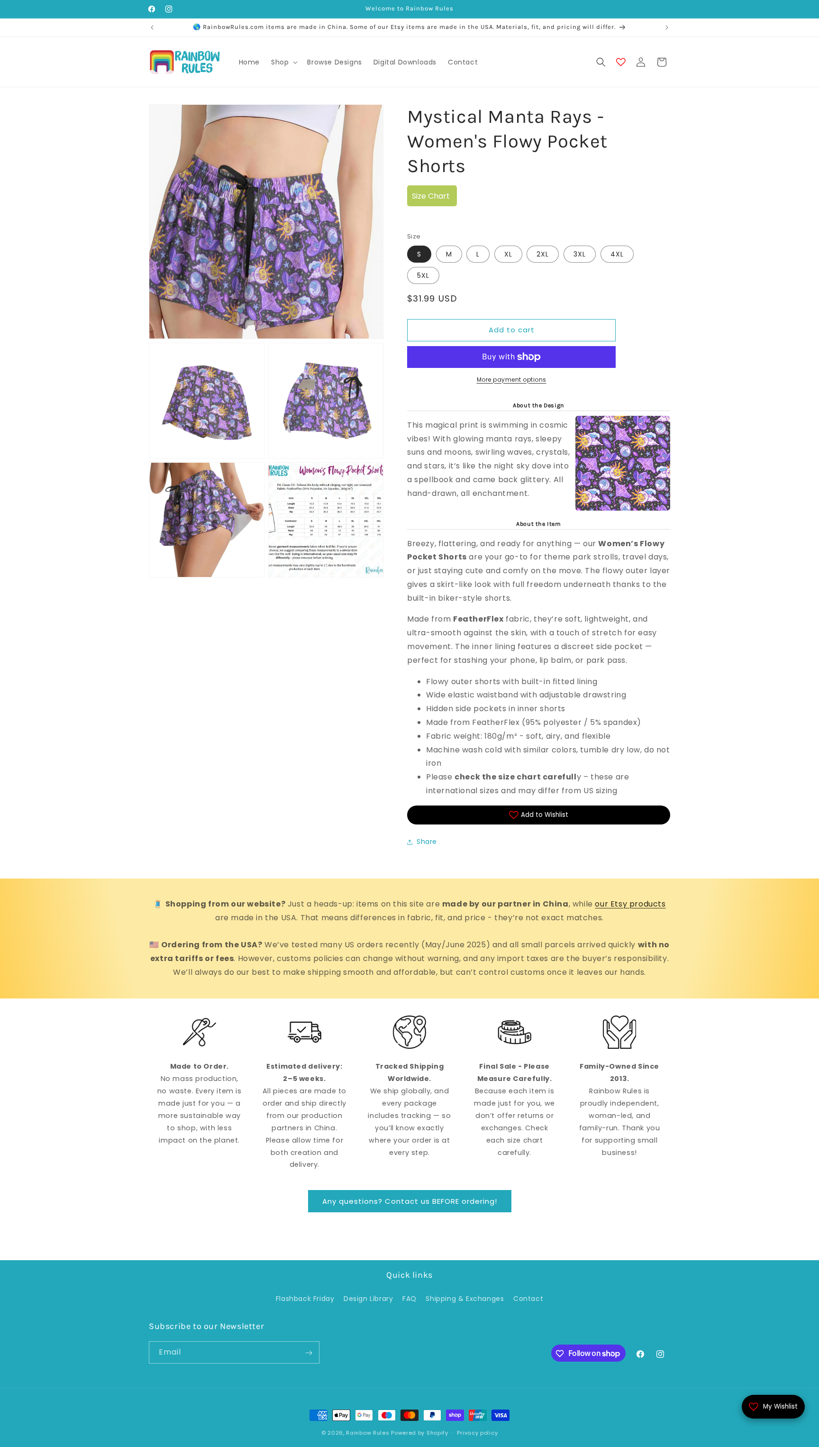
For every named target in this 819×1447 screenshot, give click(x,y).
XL (508, 254)
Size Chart (431, 196)
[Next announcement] (666, 27)
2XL (543, 254)
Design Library (368, 1298)
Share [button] (427, 841)
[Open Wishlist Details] (620, 62)
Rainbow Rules (367, 1433)
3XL (579, 254)
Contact (528, 1298)
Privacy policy (477, 1432)
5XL (423, 275)
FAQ (409, 1298)
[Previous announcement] (152, 27)
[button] (283, 62)
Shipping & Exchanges (465, 1298)
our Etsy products (630, 903)
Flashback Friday (305, 1298)
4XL (617, 254)
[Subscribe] (308, 1353)
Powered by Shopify (419, 1433)
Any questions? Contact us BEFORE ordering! (409, 1201)
